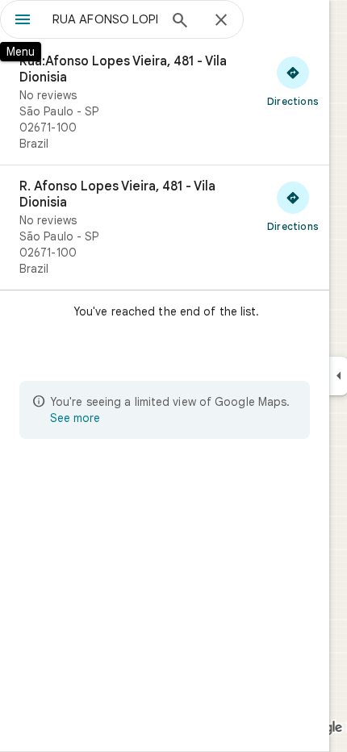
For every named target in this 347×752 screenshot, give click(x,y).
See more (75, 418)
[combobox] (104, 19)
